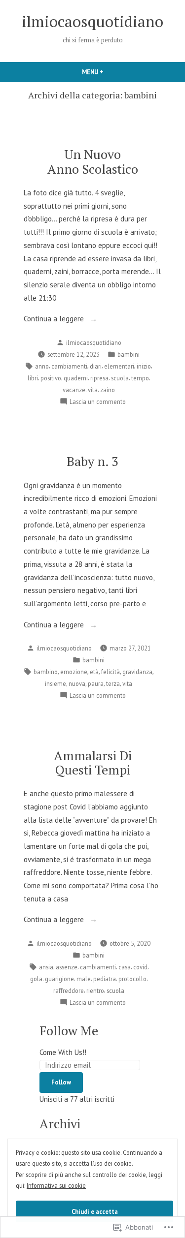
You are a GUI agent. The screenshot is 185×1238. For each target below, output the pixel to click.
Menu (104, 72)
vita (93, 390)
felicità (110, 672)
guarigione (59, 979)
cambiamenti (69, 366)
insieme (55, 683)
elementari (119, 366)
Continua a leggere (55, 319)
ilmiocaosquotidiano (92, 21)
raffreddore (68, 990)
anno (42, 366)
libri (33, 378)
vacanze (74, 390)
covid (140, 967)
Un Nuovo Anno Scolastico (92, 161)
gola (36, 979)
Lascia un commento (98, 402)
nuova (77, 683)
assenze (66, 967)
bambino (46, 672)
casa (124, 967)
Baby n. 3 (92, 461)
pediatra (104, 979)
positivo (50, 378)
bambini (128, 354)
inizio (144, 366)
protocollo (132, 979)
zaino (107, 390)
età (94, 672)
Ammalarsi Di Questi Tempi (93, 762)
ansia (46, 967)
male (83, 979)
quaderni (76, 378)
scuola (120, 378)
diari (96, 366)
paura (96, 683)
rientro (95, 990)
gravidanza (137, 672)
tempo (140, 378)
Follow (61, 1082)
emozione (73, 672)
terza (113, 683)
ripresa (99, 378)
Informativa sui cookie (56, 1185)
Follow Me (68, 1030)
